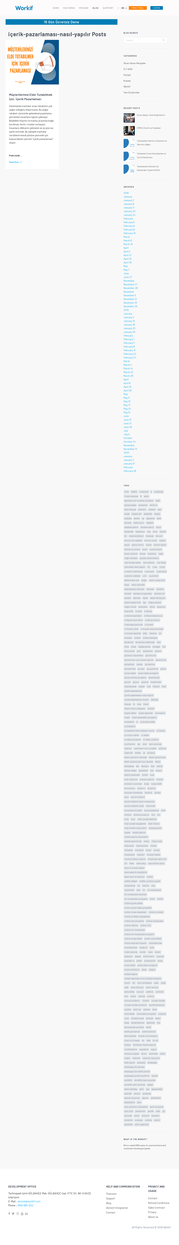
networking (129, 885)
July (126, 430)
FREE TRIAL (138, 8)
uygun (154, 1049)
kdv (152, 770)
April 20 (128, 262)
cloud (162, 567)
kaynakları (143, 770)
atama (137, 518)
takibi (157, 1018)
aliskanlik (143, 505)
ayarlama (150, 518)
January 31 (129, 463)
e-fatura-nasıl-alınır (133, 620)
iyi (144, 752)
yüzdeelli (128, 1124)
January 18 (129, 324)
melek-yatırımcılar (133, 841)
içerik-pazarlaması (133, 691)
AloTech (153, 505)
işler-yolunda (155, 744)
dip (144, 602)
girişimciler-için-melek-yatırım (138, 660)
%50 (126, 491)
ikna (139, 704)
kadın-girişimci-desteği (135, 757)
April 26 (128, 390)
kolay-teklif (156, 783)
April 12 (127, 255)
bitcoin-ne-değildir (133, 540)
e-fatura (148, 611)
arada (127, 514)
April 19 (127, 258)
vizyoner (136, 1058)
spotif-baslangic (157, 1005)
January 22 (129, 211)
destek (127, 593)
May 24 (127, 408)
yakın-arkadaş (130, 1089)
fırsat (133, 646)
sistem (145, 1000)
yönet (136, 1115)
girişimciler (150, 655)
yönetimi (128, 1120)
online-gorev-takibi (133, 903)
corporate (149, 571)
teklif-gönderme (132, 1031)
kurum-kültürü (138, 797)
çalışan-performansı (149, 558)
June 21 (127, 423)
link (153, 814)
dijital (145, 598)
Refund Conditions (158, 1202)
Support (110, 1198)
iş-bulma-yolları (147, 721)
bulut (144, 549)
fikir (159, 642)
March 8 (128, 240)
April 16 (127, 386)
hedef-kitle (156, 682)
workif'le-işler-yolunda (144, 1080)
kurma (157, 792)
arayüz (157, 514)
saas (156, 983)
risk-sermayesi (144, 983)
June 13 (127, 419)
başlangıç (140, 531)
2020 (126, 452)
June (126, 273)
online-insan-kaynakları (135, 912)
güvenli (144, 682)
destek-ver (159, 593)
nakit (131, 863)
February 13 (129, 350)
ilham (146, 704)
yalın (141, 1089)
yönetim (155, 1115)
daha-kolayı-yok (131, 580)
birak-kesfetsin (136, 536)
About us (153, 1216)
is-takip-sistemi (151, 739)
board (148, 545)
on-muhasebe (154, 890)
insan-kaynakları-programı (144, 717)
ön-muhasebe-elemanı (135, 894)
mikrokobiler (142, 845)
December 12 (130, 298)
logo (133, 819)
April (126, 247)
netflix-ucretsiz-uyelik (149, 881)
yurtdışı (148, 1120)
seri (126, 996)
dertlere (160, 589)
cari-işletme (149, 562)
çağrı (161, 553)
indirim (151, 708)
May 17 (127, 405)
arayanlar (148, 514)
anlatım (152, 509)
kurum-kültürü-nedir (134, 806)
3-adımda (143, 491)
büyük (142, 553)
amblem (142, 509)
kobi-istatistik (131, 779)
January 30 (129, 331)
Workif (127, 86)
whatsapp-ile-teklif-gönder (137, 1071)
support (162, 1014)
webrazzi (141, 1062)
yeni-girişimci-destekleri (136, 1107)
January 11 (129, 207)
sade (163, 983)
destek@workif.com (29, 1201)
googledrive (152, 669)
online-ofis (145, 925)
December (129, 291)
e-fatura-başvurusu (153, 615)
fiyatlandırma (144, 646)
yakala (150, 1084)
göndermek (129, 669)
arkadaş (128, 518)
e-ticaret (149, 624)
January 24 (129, 214)
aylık (159, 518)
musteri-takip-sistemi (135, 859)
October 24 (130, 441)
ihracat (127, 704)
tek (158, 1022)
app (159, 509)
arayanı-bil (136, 514)
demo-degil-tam (157, 580)
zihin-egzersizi (142, 1124)
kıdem (159, 770)
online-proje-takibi (133, 938)
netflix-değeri (130, 881)
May (126, 266)
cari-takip (161, 562)
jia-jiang (151, 752)
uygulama (143, 1049)
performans (148, 956)
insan (127, 717)
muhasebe (129, 854)
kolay (146, 783)
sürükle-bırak (137, 1018)
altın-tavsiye (130, 509)
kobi (152, 775)
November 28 (131, 287)
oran (152, 947)
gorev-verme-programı (135, 677)
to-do (155, 1040)
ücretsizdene (130, 1049)
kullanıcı (141, 788)
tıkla (149, 1040)
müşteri (140, 854)
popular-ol (129, 960)
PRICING (83, 8)
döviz (152, 607)
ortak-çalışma (130, 952)
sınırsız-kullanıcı (132, 1000)
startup (146, 1009)
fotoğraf (156, 646)
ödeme (145, 885)
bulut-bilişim (156, 549)
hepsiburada (130, 686)
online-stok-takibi (152, 938)
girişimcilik (161, 660)
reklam (152, 969)
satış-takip (129, 991)
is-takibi (145, 735)
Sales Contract (156, 1207)
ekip (145, 633)
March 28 (128, 375)
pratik (139, 960)
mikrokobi (129, 845)
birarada (149, 536)
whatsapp (152, 1062)
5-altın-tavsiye (131, 496)
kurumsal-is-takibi (133, 810)
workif (154, 1076)
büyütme (152, 553)
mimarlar (128, 850)
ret (133, 983)
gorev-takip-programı (148, 673)
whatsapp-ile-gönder (134, 1067)
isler (145, 744)
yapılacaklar (157, 1089)
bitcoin (159, 536)
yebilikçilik (156, 1098)
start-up (137, 1009)
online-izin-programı (134, 921)
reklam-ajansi (130, 974)
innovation (160, 713)
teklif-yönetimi (149, 1031)
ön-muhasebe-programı (136, 899)
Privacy (152, 1212)
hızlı (149, 686)
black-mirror (138, 545)
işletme (128, 748)
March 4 (128, 364)
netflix (150, 876)
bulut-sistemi (131, 553)
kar (137, 766)
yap (147, 1089)
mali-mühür (153, 823)
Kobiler (127, 80)
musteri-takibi (153, 854)
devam (127, 598)
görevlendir (154, 677)
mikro (146, 841)
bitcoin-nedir (151, 540)
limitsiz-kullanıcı (141, 814)
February (128, 218)
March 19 (128, 244)
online (160, 899)
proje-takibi (129, 965)
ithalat (138, 752)
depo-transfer (138, 584)
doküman (142, 607)
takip (126, 1022)
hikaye (142, 686)
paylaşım (128, 956)
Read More (14, 162)
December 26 (130, 306)
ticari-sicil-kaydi (132, 1040)
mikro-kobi (157, 841)
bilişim (163, 531)
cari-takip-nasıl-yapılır (134, 567)
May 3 (126, 397)
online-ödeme (131, 925)
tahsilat (149, 1018)
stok (154, 1009)
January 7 (129, 459)
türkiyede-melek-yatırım (144, 1045)
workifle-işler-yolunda (134, 1084)
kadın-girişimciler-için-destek (138, 761)
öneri (152, 899)
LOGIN (156, 8)
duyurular (128, 611)
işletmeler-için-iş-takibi (145, 748)
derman (150, 589)
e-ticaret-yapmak (132, 633)
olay (138, 890)
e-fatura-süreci (152, 620)
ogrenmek (129, 890)
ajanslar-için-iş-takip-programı (138, 500)
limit (163, 810)
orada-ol (143, 947)
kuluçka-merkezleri (133, 792)
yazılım (145, 1098)
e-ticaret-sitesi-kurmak (152, 629)
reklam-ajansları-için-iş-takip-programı (142, 978)
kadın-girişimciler (157, 757)
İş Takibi (128, 68)
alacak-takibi (130, 505)
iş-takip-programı (132, 739)
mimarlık (139, 850)
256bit (134, 491)
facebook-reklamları (145, 642)
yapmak (128, 1093)
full (163, 646)
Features (111, 1193)
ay (143, 518)
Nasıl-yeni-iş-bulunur (134, 876)
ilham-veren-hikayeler (134, 708)
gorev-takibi (130, 673)
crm (144, 576)
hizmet (156, 686)
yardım (137, 1093)
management (155, 828)
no (138, 885)
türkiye (127, 1045)
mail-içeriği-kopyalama (135, 823)
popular (160, 956)
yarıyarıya (147, 1093)
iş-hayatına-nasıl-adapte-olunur (139, 730)
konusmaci (129, 788)
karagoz (145, 766)
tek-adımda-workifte (134, 1027)
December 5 (130, 295)
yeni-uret (128, 1111)
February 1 (129, 339)
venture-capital (131, 1053)
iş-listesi (161, 730)
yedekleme (129, 1102)
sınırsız (150, 996)
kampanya (129, 766)
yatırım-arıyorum (132, 1098)
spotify (127, 1009)
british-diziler (160, 545)
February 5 (129, 222)
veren (144, 1053)
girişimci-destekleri (133, 655)
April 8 (127, 383)
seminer (160, 991)
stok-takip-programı (146, 1014)
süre (126, 1018)
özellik (143, 952)
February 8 (129, 229)
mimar (154, 845)
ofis (153, 885)
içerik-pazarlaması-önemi (136, 699)
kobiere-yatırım (147, 779)
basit (158, 527)
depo (126, 584)
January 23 (129, 328)
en (160, 633)
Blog (108, 1203)
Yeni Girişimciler (132, 92)
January (128, 196)
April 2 (127, 251)
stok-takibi (129, 1014)
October (128, 437)
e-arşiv (138, 611)
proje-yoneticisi (131, 969)
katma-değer (130, 770)
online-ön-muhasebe (134, 930)
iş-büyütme (129, 726)
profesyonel (149, 960)
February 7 (129, 342)
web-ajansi (129, 1062)
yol (163, 1111)
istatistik (128, 752)
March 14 (128, 368)
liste (126, 819)
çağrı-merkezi (130, 558)
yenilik (151, 1111)
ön (144, 890)
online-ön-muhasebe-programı (139, 934)
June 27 (128, 277)
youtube (139, 1120)
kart (152, 766)
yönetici (145, 1115)
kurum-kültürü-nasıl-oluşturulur (139, 801)
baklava (149, 522)
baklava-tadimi (131, 527)
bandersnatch (147, 527)
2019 (126, 309)
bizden (162, 540)
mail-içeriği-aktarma (147, 819)
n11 (125, 863)
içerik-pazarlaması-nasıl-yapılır (138, 695)
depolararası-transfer (134, 589)
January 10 (129, 320)
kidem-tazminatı (132, 775)
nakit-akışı (141, 863)
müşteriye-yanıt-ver (157, 859)
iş (137, 721)
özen (150, 952)
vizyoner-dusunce (151, 1058)
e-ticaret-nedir (131, 629)
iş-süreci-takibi (131, 735)
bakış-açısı (139, 522)
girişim (158, 651)
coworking (161, 571)
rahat (144, 969)
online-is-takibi (156, 912)
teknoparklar (130, 1036)
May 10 (127, 401)
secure (140, 991)
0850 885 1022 (25, 1205)
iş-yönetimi (129, 744)
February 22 (130, 353)
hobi (164, 686)
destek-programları (142, 593)
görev (163, 669)
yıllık (158, 1111)
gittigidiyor (129, 664)
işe (138, 744)
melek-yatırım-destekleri (136, 837)
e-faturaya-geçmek (133, 624)
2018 (126, 192)
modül (156, 850)
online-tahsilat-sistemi (135, 943)
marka (127, 832)
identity (154, 699)
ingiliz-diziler (130, 713)
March (127, 236)
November (129, 280)
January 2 (129, 200)
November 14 (130, 448)
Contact (110, 1212)
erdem (137, 638)
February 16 (130, 233)
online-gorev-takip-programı (138, 907)
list (158, 814)
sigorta (141, 996)
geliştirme (148, 651)
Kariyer (127, 74)
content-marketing (133, 571)
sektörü (149, 991)
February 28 (130, 470)
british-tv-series (132, 549)
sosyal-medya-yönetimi (135, 1005)
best (155, 531)
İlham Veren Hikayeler (135, 63)
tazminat (151, 1022)
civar (155, 567)
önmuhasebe (130, 947)
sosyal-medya (158, 1000)
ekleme (153, 633)
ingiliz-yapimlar (146, 713)
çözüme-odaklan (132, 576)
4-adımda (158, 491)
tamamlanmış (137, 1022)
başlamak (128, 531)
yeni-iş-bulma (156, 1107)
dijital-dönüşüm (157, 598)
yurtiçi (157, 1120)
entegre (128, 638)
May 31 (127, 412)
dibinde (136, 598)
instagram (129, 721)
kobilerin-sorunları (133, 783)
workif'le (128, 1080)
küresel (148, 792)
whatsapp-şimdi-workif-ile (136, 1076)
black (127, 545)
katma (160, 766)
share (133, 996)
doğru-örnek (130, 607)
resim (127, 983)
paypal (138, 956)
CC (148, 567)
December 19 (130, 302)
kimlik (145, 775)
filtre (126, 646)
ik (134, 704)
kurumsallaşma (151, 810)
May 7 (126, 269)
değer (144, 580)
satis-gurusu (152, 987)
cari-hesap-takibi (132, 562)
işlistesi (162, 748)
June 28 (128, 426)
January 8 (129, 203)
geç (139, 651)
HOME (56, 8)
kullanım (152, 788)
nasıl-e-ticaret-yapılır (134, 868)
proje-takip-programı (147, 965)
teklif (148, 1027)
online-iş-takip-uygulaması (137, 916)
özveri (157, 952)
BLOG (96, 8)
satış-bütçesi (137, 987)
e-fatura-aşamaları (133, 615)
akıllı (158, 500)
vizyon (127, 1058)
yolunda (128, 1115)
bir (125, 536)
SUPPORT (108, 8)
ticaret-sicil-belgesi (147, 1036)
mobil (148, 850)
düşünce (161, 607)
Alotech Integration (117, 1207)
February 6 (129, 225)
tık (143, 1040)
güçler (136, 682)
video (162, 1053)
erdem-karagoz (150, 638)
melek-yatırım (139, 832)
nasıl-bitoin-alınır (156, 863)
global (139, 664)
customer (153, 576)
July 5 (127, 434)
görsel (127, 682)
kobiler (160, 779)
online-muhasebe (154, 921)
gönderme (150, 664)
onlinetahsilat (155, 943)
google (141, 669)
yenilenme (140, 1111)
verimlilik (153, 1053)
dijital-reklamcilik (132, 602)
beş (149, 531)
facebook (128, 642)
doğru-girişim (154, 602)
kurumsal (150, 806)
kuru (126, 797)
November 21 (130, 284)
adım (146, 496)
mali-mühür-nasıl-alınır (135, 828)
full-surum (129, 651)
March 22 (128, 372)
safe (126, 987)
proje (160, 960)
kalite (157, 761)
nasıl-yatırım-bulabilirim (135, 872)
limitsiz (127, 814)
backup (127, 522)
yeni (139, 1102)
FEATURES (69, 8)
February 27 (130, 357)
